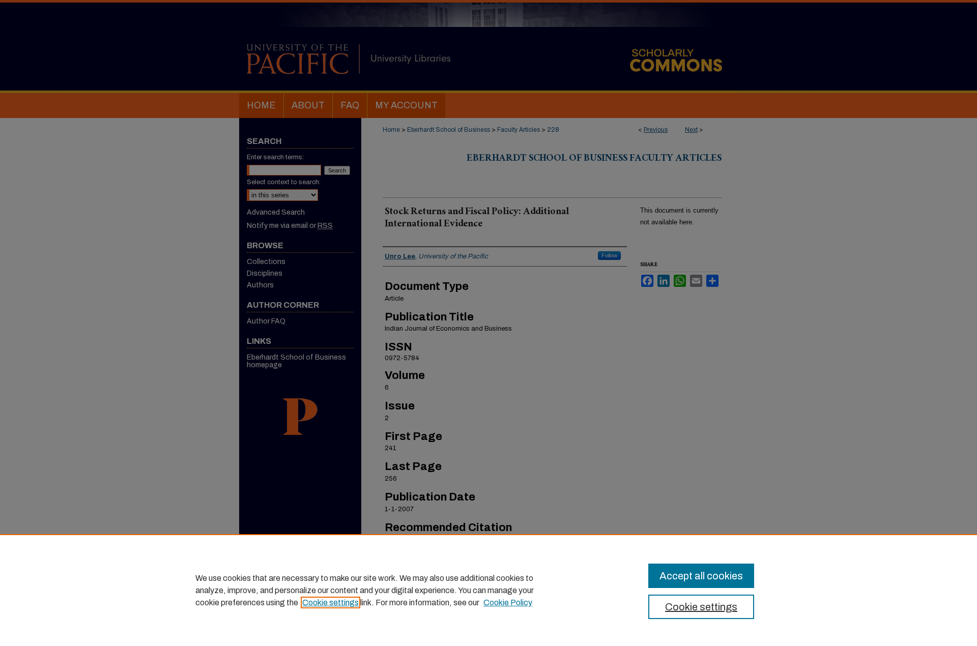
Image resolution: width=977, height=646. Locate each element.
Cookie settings (330, 602)
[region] (488, 590)
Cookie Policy (507, 602)
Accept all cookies (701, 575)
